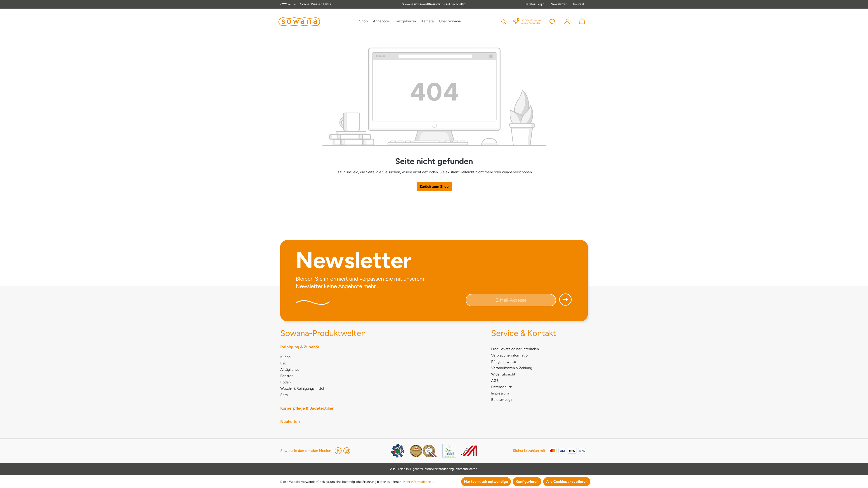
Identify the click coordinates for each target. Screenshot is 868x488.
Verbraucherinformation (510, 355)
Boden (285, 382)
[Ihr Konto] (567, 21)
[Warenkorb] (582, 21)
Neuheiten (290, 421)
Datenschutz (501, 387)
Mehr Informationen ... (418, 482)
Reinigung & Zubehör (299, 347)
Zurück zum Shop (434, 186)
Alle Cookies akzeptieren (566, 481)
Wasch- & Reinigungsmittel (302, 388)
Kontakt (578, 4)
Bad (283, 363)
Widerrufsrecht (503, 374)
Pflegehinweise (503, 361)
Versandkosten (466, 469)
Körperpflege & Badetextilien (307, 408)
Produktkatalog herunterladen (515, 349)
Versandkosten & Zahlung (511, 368)
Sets (284, 395)
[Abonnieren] (564, 301)
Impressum (500, 393)
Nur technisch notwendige (486, 481)
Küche (285, 357)
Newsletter (559, 4)
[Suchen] (503, 21)
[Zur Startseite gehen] (299, 21)
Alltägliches (289, 369)
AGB (495, 380)
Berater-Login (534, 4)
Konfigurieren (527, 481)
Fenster (286, 376)
